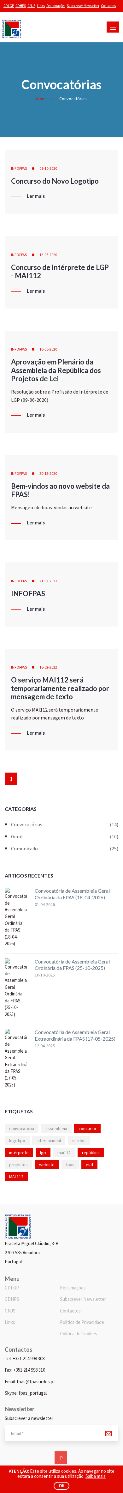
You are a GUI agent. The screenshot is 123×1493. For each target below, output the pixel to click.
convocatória (21, 1128)
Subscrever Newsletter (83, 5)
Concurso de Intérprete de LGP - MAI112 (60, 271)
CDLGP (8, 5)
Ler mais (36, 196)
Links (41, 5)
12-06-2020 (48, 254)
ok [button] (62, 1486)
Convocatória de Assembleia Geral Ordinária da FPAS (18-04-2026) (72, 894)
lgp (43, 1152)
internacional (49, 1140)
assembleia (56, 1128)
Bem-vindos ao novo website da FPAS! (60, 490)
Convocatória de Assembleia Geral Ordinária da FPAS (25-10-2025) (72, 964)
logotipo (17, 1140)
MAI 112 (16, 1176)
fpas (70, 1164)
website (47, 1164)
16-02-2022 (48, 667)
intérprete (19, 1152)
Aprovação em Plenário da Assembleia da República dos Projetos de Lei (56, 370)
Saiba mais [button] (95, 1476)
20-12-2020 (48, 473)
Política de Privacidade (82, 1322)
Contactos (108, 5)
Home (40, 98)
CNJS (31, 5)
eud (89, 1164)
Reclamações (55, 5)
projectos (18, 1164)
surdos (78, 1140)
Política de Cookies (78, 1334)
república (91, 1152)
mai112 (64, 1152)
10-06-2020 (48, 349)
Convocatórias (64, 824)
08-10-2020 (48, 168)
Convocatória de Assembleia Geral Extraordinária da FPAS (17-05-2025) (75, 1035)
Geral (64, 836)
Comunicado (64, 848)
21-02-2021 (48, 580)
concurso (87, 1128)
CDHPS (20, 5)
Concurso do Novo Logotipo (55, 181)
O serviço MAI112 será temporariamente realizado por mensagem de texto (60, 688)
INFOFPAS (19, 168)
